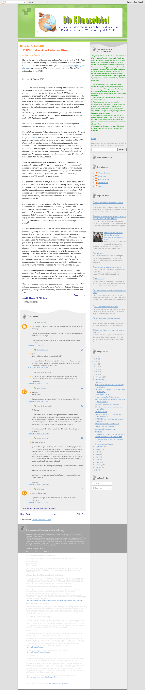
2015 (96, 361)
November (99, 379)
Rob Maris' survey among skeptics (107, 404)
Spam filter (98, 431)
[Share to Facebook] (33, 301)
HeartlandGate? (98, 253)
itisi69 (38, 489)
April (97, 459)
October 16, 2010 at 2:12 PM (38, 345)
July (97, 452)
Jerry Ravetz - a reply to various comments (110, 434)
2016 (96, 359)
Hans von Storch (103, 179)
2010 (96, 374)
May (97, 457)
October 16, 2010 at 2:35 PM (38, 368)
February (99, 465)
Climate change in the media (104, 426)
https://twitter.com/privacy (34, 647)
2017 (96, 356)
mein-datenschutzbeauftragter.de (58, 683)
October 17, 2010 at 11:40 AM (38, 484)
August (98, 449)
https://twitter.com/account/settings (38, 652)
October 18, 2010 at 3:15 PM (38, 502)
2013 (96, 367)
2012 (96, 369)
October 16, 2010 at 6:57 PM (38, 401)
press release (31, 137)
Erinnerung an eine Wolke (104, 444)
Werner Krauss (103, 183)
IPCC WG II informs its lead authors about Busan (45, 50)
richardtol (40, 322)
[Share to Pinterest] (36, 301)
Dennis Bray (102, 176)
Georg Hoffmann (42, 350)
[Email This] (25, 301)
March (98, 462)
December (99, 377)
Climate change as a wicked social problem (107, 267)
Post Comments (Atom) (41, 520)
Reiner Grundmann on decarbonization (108, 437)
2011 (96, 372)
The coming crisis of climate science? (107, 318)
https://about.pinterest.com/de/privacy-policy (41, 677)
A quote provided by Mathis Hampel (107, 397)
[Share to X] (31, 301)
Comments (98, 488)
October (99, 382)
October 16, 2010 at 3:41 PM (38, 383)
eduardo (100, 186)
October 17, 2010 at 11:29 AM (38, 433)
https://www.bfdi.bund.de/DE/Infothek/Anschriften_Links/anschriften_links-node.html (54, 600)
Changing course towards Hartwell (107, 424)
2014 (96, 364)
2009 (96, 470)
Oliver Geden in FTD (102, 394)
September (100, 447)
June (97, 454)
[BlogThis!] (28, 301)
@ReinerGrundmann (105, 173)
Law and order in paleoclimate (105, 429)
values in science (101, 412)
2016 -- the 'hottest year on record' (106, 307)
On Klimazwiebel (98, 279)
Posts (96, 484)
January (99, 467)
